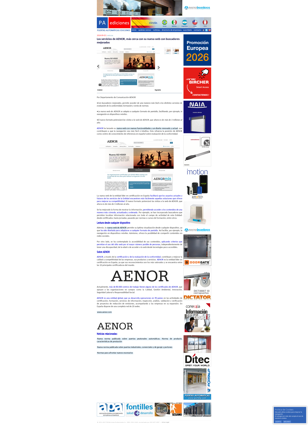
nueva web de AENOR (116, 228)
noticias (156, 30)
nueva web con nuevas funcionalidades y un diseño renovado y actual (147, 128)
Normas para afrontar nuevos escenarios (115, 353)
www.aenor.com (104, 312)
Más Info (287, 422)
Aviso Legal (165, 422)
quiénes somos (144, 30)
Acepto (278, 422)
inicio (134, 30)
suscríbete (187, 30)
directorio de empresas (171, 30)
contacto (197, 30)
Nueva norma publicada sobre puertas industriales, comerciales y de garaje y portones (134, 347)
